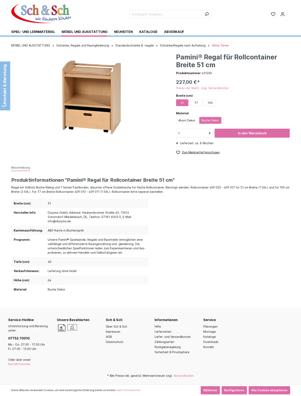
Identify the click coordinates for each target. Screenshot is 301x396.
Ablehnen (210, 390)
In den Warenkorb (252, 133)
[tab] (20, 167)
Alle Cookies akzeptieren (269, 390)
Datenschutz (114, 342)
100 (210, 102)
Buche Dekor (210, 120)
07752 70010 (19, 338)
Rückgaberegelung (168, 347)
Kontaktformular (19, 364)
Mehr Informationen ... (130, 390)
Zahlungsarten (164, 342)
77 (196, 102)
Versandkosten (183, 375)
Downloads (210, 342)
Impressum (113, 331)
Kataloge (209, 336)
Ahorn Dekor (186, 120)
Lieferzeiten (163, 331)
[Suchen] (207, 14)
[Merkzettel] (273, 14)
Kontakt (208, 347)
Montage (209, 331)
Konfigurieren (234, 390)
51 (182, 102)
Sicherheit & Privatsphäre (172, 352)
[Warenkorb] (288, 12)
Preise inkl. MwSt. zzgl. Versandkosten (202, 88)
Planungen (210, 326)
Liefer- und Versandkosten (173, 336)
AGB (109, 336)
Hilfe (158, 326)
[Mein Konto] (282, 14)
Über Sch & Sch (116, 326)
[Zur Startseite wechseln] (42, 13)
